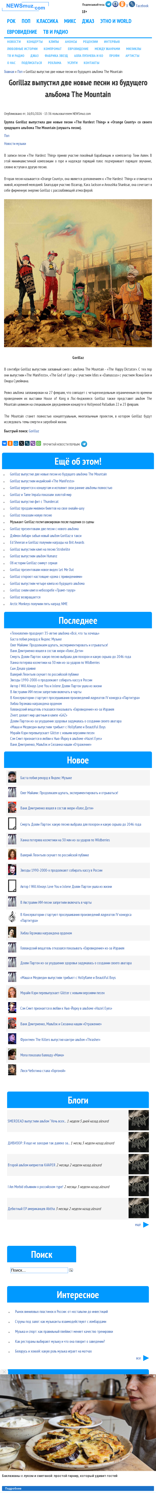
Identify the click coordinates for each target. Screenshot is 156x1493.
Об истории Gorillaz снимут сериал (33, 562)
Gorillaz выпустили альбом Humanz (33, 555)
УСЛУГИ (72, 62)
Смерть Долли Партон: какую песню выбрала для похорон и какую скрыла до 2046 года (70, 656)
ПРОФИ (114, 55)
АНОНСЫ (71, 41)
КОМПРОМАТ (53, 48)
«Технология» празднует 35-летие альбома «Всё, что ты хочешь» (54, 633)
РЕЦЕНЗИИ (90, 41)
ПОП (26, 20)
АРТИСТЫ (132, 55)
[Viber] (32, 443)
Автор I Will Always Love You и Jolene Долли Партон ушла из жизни (56, 685)
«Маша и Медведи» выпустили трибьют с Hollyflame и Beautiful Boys (58, 726)
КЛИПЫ (54, 41)
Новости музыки (15, 143)
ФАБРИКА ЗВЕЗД (56, 55)
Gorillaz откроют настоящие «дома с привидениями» (46, 576)
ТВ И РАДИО (55, 31)
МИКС (70, 20)
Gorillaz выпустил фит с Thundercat (34, 501)
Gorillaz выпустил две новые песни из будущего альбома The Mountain (58, 473)
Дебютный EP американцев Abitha (31, 1208)
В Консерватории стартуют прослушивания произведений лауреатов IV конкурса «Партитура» (75, 697)
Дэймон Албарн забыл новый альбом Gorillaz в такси (45, 535)
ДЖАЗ (88, 20)
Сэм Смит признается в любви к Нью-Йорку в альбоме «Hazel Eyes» (56, 738)
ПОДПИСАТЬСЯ (32, 62)
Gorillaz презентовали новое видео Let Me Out (42, 569)
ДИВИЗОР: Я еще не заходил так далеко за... (39, 1142)
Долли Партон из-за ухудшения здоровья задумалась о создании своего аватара (65, 720)
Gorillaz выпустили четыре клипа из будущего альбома (47, 583)
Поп (20, 71)
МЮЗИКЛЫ (133, 48)
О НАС (11, 62)
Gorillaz (34, 430)
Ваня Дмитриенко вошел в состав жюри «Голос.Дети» (46, 650)
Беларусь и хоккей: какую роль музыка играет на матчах (53, 1351)
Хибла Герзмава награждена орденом (36, 703)
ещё (138, 1224)
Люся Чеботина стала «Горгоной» (42, 1070)
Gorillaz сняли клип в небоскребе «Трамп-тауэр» (42, 590)
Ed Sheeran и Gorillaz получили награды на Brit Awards (47, 542)
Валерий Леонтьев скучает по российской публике (44, 674)
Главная (9, 71)
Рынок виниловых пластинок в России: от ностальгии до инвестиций (61, 1311)
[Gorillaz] (78, 274)
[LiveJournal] (27, 443)
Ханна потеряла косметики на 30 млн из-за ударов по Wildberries (55, 662)
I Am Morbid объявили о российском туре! (35, 1186)
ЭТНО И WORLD (115, 20)
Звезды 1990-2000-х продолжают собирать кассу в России (51, 679)
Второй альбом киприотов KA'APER (31, 1164)
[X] (21, 443)
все (138, 1357)
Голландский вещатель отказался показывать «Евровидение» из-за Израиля (62, 709)
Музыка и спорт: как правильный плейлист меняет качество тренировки (64, 1331)
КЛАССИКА (47, 20)
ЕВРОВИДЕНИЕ (22, 31)
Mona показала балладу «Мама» (42, 1054)
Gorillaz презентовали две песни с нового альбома (44, 528)
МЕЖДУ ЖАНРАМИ (107, 48)
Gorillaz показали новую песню (31, 515)
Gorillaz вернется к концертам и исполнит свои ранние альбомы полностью (61, 487)
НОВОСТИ (14, 41)
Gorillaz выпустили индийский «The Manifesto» (42, 480)
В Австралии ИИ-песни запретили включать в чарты (45, 691)
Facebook (142, 5)
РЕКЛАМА (54, 62)
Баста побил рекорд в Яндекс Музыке (36, 639)
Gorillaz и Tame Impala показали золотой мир (41, 494)
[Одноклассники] (10, 443)
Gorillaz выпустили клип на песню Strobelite (40, 549)
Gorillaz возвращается (25, 596)
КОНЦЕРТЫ (35, 41)
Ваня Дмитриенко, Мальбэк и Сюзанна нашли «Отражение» (50, 744)
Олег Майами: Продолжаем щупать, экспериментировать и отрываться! (59, 644)
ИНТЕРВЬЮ (112, 41)
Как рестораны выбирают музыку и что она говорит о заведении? (60, 1341)
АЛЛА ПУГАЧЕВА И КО (88, 55)
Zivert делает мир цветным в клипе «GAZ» (38, 715)
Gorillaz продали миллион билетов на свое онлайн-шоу (47, 508)
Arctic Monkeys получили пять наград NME (39, 603)
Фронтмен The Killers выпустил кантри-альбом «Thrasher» (60, 1039)
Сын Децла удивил (23, 668)
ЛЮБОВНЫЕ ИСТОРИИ (22, 48)
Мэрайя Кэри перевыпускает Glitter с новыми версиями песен (52, 732)
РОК (11, 20)
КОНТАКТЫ (91, 62)
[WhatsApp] (38, 443)
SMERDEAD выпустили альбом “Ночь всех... (37, 1120)
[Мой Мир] (15, 443)
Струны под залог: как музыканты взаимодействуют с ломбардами (60, 1321)
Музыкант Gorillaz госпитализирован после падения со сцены (52, 521)
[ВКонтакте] (4, 443)
